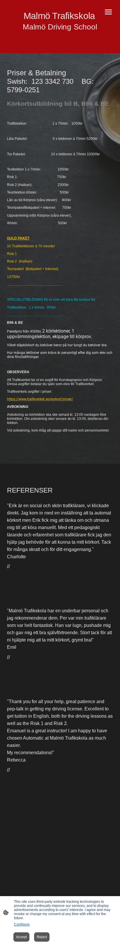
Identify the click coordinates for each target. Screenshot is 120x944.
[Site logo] (60, 36)
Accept (21, 937)
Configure (22, 924)
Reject (42, 937)
